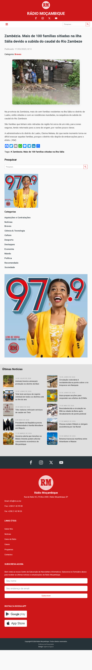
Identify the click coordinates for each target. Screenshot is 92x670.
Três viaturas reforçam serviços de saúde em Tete (29, 411)
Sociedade (9, 267)
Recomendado (11, 263)
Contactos (8, 555)
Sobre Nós (8, 529)
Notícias (8, 222)
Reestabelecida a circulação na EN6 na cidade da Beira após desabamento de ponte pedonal (72, 411)
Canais (7, 544)
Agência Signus (48, 646)
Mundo (7, 253)
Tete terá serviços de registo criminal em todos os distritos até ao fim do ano (29, 397)
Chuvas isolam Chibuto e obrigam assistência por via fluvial (73, 425)
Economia (9, 249)
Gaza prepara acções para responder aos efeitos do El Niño (73, 396)
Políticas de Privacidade (46, 644)
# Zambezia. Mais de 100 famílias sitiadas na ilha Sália (37, 151)
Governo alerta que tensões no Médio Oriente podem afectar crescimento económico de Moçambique (28, 440)
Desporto (8, 240)
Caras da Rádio (10, 539)
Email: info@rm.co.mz (12, 501)
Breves (18, 54)
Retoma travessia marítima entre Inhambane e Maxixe (73, 440)
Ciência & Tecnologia (14, 230)
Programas (8, 549)
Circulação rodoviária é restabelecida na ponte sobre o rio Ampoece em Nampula (73, 382)
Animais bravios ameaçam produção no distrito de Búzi (27, 382)
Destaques (9, 244)
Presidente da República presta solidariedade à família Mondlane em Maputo (29, 425)
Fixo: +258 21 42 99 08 (13, 506)
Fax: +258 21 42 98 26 (13, 511)
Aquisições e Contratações (17, 217)
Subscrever (46, 596)
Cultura (7, 235)
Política (8, 258)
